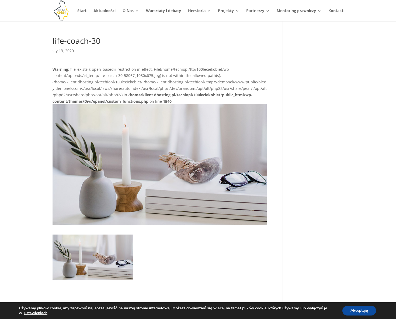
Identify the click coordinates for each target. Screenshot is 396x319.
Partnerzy (255, 11)
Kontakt (335, 11)
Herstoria (197, 11)
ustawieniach (35, 313)
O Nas (128, 11)
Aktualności (104, 11)
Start (81, 11)
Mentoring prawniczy (296, 11)
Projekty (226, 11)
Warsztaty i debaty (163, 11)
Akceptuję (359, 310)
